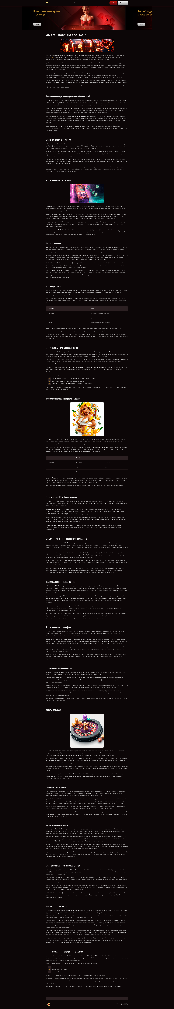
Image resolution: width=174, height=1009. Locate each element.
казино (52, 57)
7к (82, 328)
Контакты (83, 3)
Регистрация (123, 3)
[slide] (84, 28)
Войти (113, 3)
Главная (76, 3)
